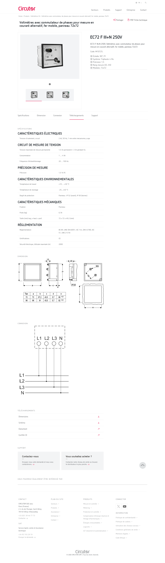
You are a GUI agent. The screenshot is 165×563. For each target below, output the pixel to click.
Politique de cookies (123, 522)
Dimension (41, 116)
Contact (143, 10)
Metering (86, 508)
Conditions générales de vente (127, 530)
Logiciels (86, 527)
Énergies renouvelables (92, 523)
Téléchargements (76, 116)
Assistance (55, 512)
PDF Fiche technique (138, 20)
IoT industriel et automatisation (95, 531)
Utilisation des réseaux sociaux (127, 526)
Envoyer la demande (26, 537)
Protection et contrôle (91, 512)
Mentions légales (122, 534)
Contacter (22, 518)
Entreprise (131, 10)
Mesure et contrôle (90, 504)
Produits (106, 10)
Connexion (57, 116)
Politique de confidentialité (126, 518)
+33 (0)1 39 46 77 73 (27, 516)
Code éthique (121, 538)
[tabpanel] (34, 95)
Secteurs (94, 10)
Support (118, 10)
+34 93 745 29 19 (25, 535)
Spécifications (23, 116)
